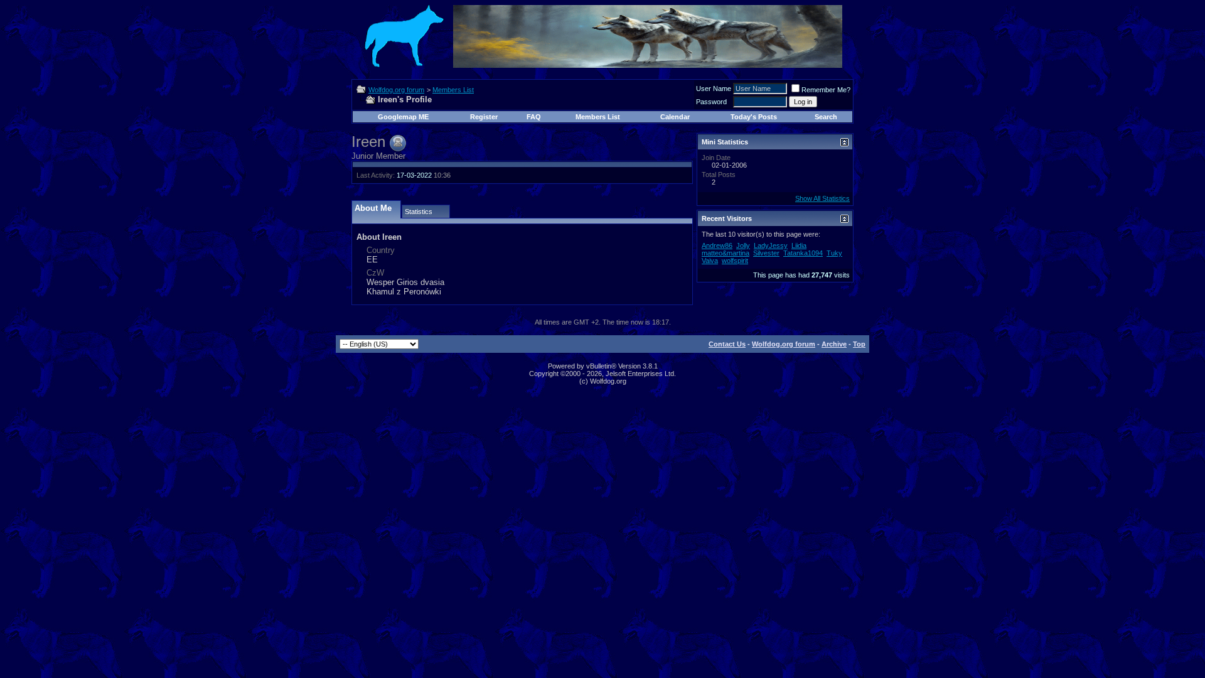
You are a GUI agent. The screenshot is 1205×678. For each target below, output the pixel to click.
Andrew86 (717, 245)
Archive (834, 344)
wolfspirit (735, 260)
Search (826, 117)
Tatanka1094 (803, 253)
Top (859, 344)
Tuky (834, 253)
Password (711, 101)
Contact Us (727, 344)
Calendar (675, 117)
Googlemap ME (403, 117)
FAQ (534, 117)
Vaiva (710, 260)
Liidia (798, 245)
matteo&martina (725, 253)
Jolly (743, 245)
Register (484, 117)
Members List (453, 90)
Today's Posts (754, 117)
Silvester (766, 253)
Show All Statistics (822, 198)
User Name (713, 88)
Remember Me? (825, 90)
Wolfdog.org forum (396, 90)
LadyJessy (771, 245)
